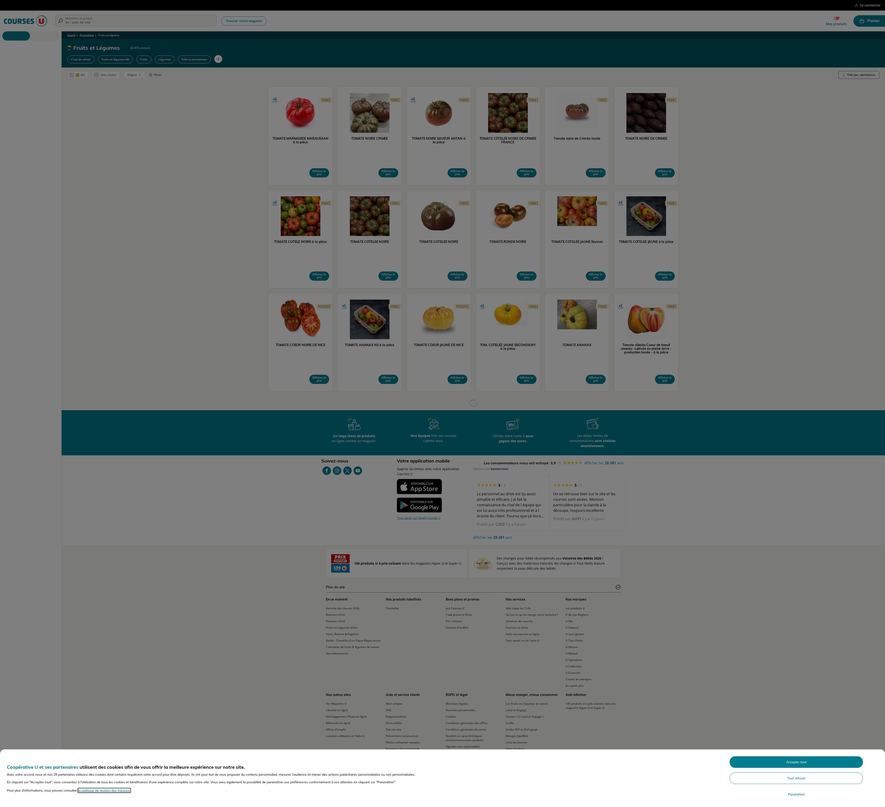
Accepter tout (796, 762)
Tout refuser (796, 778)
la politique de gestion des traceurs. (104, 790)
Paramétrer (796, 794)
